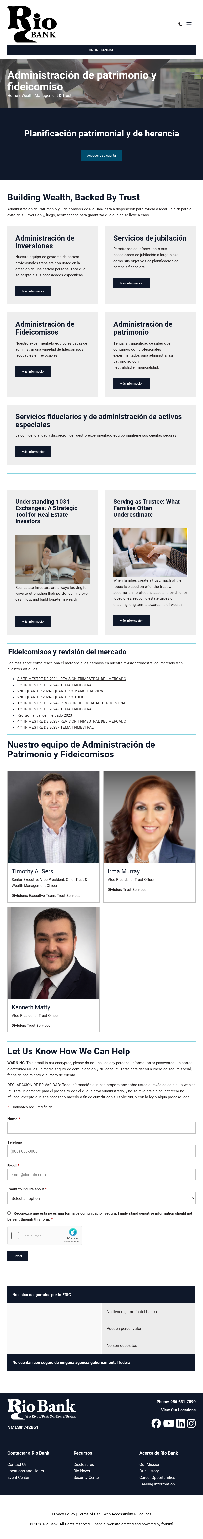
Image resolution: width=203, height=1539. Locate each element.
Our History (149, 1470)
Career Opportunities (157, 1477)
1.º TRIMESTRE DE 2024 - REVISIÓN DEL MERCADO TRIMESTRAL (71, 703)
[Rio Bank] (54, 24)
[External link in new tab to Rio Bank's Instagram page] (191, 1423)
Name (13, 1118)
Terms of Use (89, 1514)
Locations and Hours (25, 1470)
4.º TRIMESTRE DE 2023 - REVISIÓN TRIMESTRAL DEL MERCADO (71, 721)
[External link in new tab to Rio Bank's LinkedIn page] (180, 1423)
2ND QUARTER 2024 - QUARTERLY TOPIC (51, 696)
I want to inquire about (27, 1189)
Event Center (18, 1477)
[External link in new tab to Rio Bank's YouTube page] (168, 1423)
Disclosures (84, 1464)
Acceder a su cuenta (101, 155)
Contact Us (16, 1464)
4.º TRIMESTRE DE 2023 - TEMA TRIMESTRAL (55, 727)
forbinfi (167, 1523)
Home (12, 95)
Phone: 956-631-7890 (176, 1401)
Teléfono (14, 1142)
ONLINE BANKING (101, 50)
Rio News (82, 1470)
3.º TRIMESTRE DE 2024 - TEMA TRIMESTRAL (55, 684)
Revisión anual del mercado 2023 (44, 715)
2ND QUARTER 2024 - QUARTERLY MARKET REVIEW (60, 690)
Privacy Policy (63, 1514)
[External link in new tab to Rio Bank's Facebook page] (156, 1423)
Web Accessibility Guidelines (127, 1514)
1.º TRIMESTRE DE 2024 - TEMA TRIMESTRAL (55, 708)
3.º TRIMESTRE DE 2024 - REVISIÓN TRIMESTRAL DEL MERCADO (71, 678)
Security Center (87, 1477)
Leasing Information (157, 1483)
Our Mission (149, 1464)
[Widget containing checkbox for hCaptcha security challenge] (44, 1235)
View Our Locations (178, 1409)
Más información (33, 291)
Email (13, 1165)
